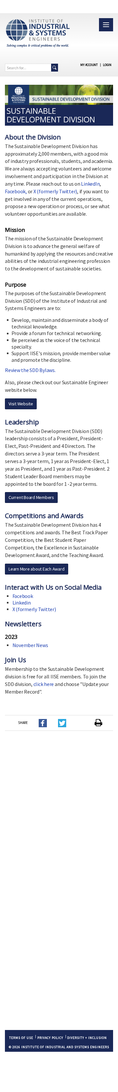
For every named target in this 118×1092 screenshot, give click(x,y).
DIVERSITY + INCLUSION (87, 1038)
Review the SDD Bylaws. (30, 370)
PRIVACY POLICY (50, 1038)
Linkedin (21, 602)
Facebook (22, 596)
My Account (89, 65)
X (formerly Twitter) (55, 191)
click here (43, 684)
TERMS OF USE (21, 1038)
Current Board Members (31, 497)
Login (107, 65)
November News (30, 645)
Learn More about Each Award (37, 569)
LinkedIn (90, 183)
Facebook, (16, 191)
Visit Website (21, 404)
